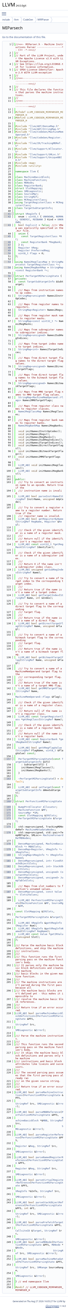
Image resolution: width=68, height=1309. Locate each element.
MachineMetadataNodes (40, 829)
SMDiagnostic (33, 191)
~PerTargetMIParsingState (35, 778)
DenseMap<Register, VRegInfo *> (40, 849)
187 (7, 891)
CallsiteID (22, 1230)
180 (7, 855)
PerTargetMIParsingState (42, 276)
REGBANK (38, 219)
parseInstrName (49, 496)
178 (7, 843)
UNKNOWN (48, 216)
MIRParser (43, 19)
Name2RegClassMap (35, 261)
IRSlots (51, 815)
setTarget (45, 787)
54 (7, 267)
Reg (32, 1146)
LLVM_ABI (24, 465)
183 (7, 872)
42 (7, 216)
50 (7, 253)
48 (7, 247)
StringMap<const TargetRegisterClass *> (39, 263)
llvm (16, 19)
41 (7, 213)
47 (7, 244)
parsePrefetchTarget (49, 1222)
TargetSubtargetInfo (38, 208)
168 (7, 801)
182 (7, 866)
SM (35, 812)
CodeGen (28, 19)
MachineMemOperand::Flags (32, 696)
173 (7, 818)
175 (7, 826)
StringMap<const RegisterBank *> (39, 269)
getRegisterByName (51, 519)
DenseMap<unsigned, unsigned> (38, 872)
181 (7, 860)
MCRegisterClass (35, 199)
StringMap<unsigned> (32, 295)
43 (7, 225)
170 (7, 809)
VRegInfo (31, 213)
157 (7, 759)
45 (7, 236)
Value (43, 934)
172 (7, 815)
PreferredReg (40, 250)
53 (7, 261)
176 (7, 832)
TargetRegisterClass (38, 202)
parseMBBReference (48, 1112)
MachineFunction (35, 180)
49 (7, 250)
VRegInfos (21, 852)
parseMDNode (44, 1242)
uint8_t (33, 216)
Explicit (31, 225)
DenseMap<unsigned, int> (35, 860)
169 (7, 807)
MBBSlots (34, 846)
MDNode (28, 182)
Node (20, 1247)
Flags (33, 253)
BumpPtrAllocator (30, 807)
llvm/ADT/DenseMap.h (43, 126)
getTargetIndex (49, 595)
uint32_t (46, 544)
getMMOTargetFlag (50, 688)
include (6, 19)
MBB (45, 1120)
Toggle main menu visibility (4, 13)
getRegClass (31, 719)
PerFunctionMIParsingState (44, 801)
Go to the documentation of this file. (24, 37)
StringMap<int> (28, 349)
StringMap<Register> (32, 310)
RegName (36, 521)
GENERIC (25, 219)
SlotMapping (34, 188)
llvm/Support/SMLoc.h (44, 154)
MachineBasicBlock (36, 177)
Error (39, 1030)
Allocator (49, 807)
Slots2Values (28, 894)
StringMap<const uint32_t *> (37, 321)
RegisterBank (33, 185)
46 (7, 242)
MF (44, 809)
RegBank (55, 242)
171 (7, 812)
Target (56, 917)
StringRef (30, 196)
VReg (34, 247)
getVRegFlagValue (50, 747)
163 (7, 778)
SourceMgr (30, 194)
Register (24, 247)
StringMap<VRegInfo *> (33, 855)
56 (7, 276)
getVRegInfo (54, 923)
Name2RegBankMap (35, 267)
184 (7, 877)
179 (7, 849)
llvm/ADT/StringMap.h (44, 129)
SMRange (42, 1267)
